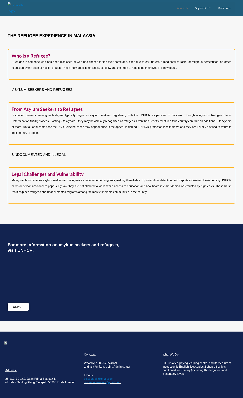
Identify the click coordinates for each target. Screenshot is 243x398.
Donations (224, 8)
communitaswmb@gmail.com (102, 382)
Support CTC (202, 8)
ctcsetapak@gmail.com (98, 378)
